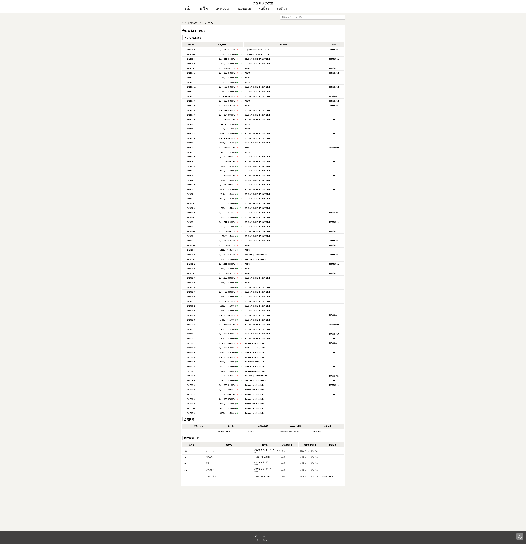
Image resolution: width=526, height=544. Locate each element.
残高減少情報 (282, 9)
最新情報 (188, 9)
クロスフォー (211, 470)
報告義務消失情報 (244, 9)
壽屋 (207, 463)
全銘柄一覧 (204, 9)
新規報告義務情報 (222, 9)
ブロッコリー (211, 450)
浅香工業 (209, 457)
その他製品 (252, 431)
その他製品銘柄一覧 (194, 23)
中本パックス (211, 476)
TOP (182, 23)
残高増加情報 (264, 9)
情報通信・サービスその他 (290, 431)
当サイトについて (264, 536)
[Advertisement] (263, 512)
